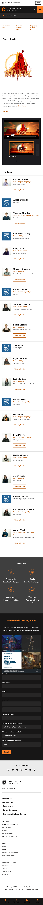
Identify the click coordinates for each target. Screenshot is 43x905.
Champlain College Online (14, 814)
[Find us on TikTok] (35, 770)
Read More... (22, 106)
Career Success (9, 810)
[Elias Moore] (6, 437)
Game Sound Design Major (22, 292)
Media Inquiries (7, 833)
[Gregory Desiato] (6, 271)
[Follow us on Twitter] (13, 770)
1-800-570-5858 (32, 889)
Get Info (27, 902)
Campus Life (8, 806)
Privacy (5, 874)
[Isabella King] (6, 382)
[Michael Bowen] (6, 182)
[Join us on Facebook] (17, 770)
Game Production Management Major (26, 215)
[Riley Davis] (6, 251)
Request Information (10, 836)
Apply (38, 3)
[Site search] (34, 9)
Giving (4, 830)
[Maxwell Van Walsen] (6, 512)
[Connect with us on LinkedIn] (21, 770)
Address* (5, 700)
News (4, 843)
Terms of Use (6, 871)
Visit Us (16, 902)
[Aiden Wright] (6, 533)
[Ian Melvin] (6, 417)
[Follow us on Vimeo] (30, 770)
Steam (6, 111)
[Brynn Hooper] (6, 361)
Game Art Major (18, 236)
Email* (4, 691)
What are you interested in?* (11, 732)
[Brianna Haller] (6, 327)
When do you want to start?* (11, 740)
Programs (5, 902)
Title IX (4, 868)
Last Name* (6, 682)
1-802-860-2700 (20, 889)
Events (4, 846)
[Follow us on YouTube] (26, 770)
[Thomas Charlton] (6, 216)
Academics (7, 798)
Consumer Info (7, 865)
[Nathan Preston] (6, 458)
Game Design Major (20, 251)
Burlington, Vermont (8, 788)
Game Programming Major (22, 182)
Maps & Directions (8, 855)
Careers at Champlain (10, 824)
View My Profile (19, 190)
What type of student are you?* (12, 723)
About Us (5, 821)
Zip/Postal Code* (8, 714)
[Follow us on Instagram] (8, 770)
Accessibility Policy (9, 862)
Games (8, 16)
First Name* (6, 674)
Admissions (7, 802)
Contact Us (6, 827)
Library (4, 849)
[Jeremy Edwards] (6, 307)
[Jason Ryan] (6, 478)
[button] (35, 28)
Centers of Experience (10, 852)
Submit (6, 752)
